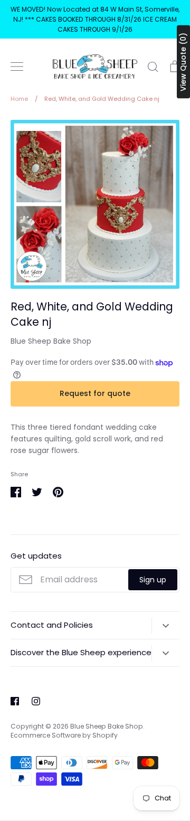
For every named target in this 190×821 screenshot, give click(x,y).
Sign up (152, 579)
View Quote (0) (183, 62)
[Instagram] (35, 701)
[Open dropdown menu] (165, 626)
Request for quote (95, 393)
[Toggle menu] (16, 66)
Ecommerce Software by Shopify (64, 735)
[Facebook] (14, 701)
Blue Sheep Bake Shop (51, 341)
